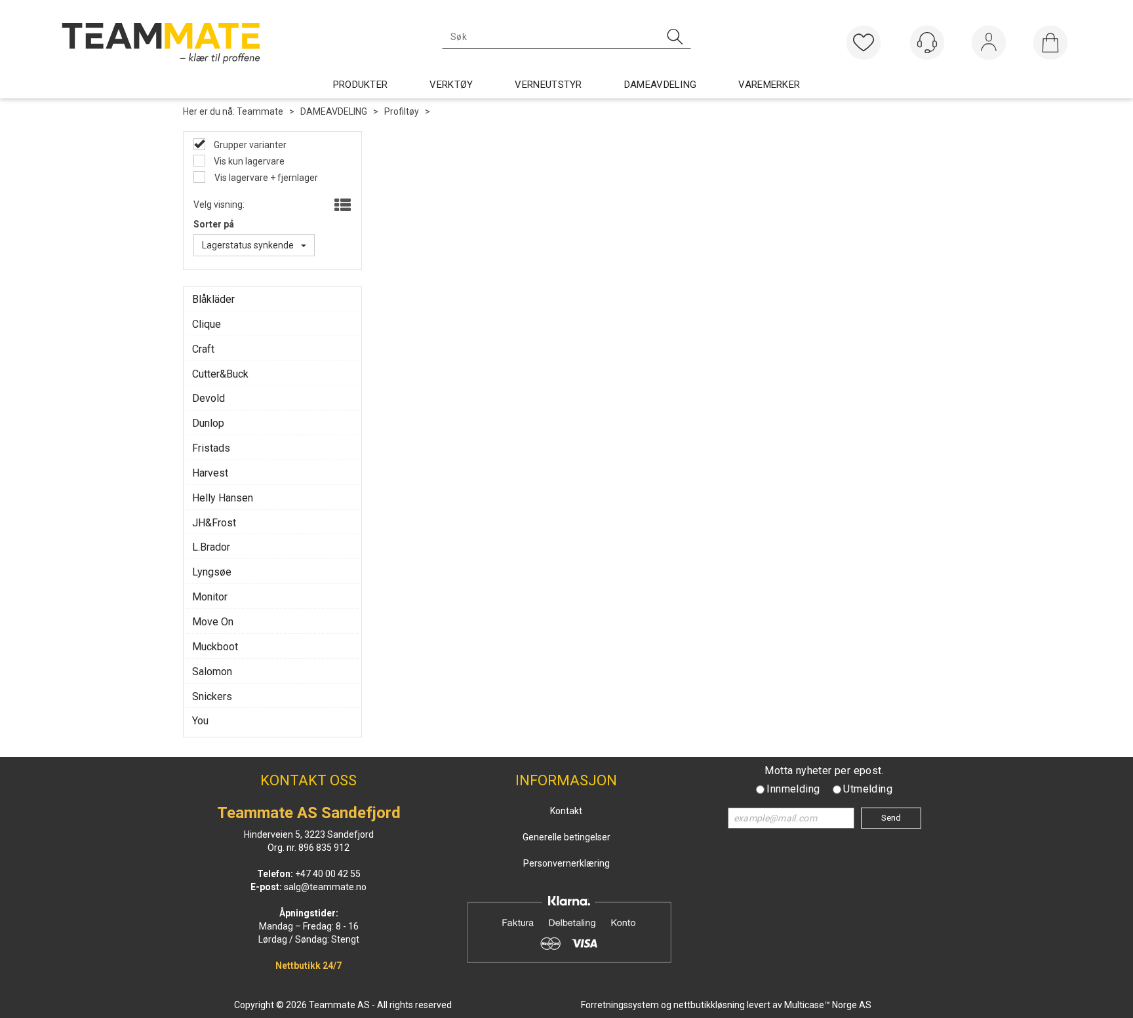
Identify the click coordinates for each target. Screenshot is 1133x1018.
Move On (212, 622)
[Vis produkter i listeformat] (341, 206)
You (200, 721)
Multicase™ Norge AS (827, 1005)
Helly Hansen (222, 498)
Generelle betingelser (566, 837)
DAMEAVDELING (660, 84)
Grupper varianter (249, 145)
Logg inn (988, 45)
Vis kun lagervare (248, 161)
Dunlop (208, 423)
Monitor (210, 597)
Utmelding (867, 789)
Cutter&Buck (220, 374)
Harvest (210, 473)
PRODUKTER (360, 84)
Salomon (212, 671)
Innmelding (793, 789)
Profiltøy (401, 111)
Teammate (260, 111)
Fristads (211, 448)
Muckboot (215, 646)
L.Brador (211, 547)
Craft (203, 349)
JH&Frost (214, 523)
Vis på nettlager (255, 177)
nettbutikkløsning (709, 1005)
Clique (206, 324)
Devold (208, 398)
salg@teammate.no (325, 887)
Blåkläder (213, 299)
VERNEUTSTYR (548, 84)
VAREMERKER (769, 84)
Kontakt (566, 811)
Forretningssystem (620, 1005)
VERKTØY (451, 84)
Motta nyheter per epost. (824, 770)
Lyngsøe (211, 572)
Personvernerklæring (566, 863)
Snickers (212, 696)
